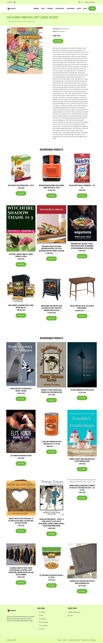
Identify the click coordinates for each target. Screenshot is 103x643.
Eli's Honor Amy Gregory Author (20, 456)
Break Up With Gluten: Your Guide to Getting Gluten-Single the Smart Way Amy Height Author (20, 520)
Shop (92, 8)
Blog (85, 8)
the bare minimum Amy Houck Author (82, 390)
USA (82, 2)
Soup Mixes (70, 8)
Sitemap (93, 640)
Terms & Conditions (74, 640)
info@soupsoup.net (90, 2)
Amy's (67, 29)
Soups (79, 8)
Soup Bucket (59, 8)
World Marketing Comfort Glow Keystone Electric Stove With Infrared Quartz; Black (51, 308)
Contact (64, 640)
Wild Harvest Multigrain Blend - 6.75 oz (21, 185)
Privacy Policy (85, 640)
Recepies (50, 8)
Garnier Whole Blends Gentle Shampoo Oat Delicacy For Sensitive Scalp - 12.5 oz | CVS (82, 487)
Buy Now (58, 41)
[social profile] (14, 2)
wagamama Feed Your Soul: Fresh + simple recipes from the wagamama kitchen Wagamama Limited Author (82, 246)
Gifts (43, 8)
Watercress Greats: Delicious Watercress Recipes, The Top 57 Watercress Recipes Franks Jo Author (51, 248)
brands (36, 8)
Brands (42, 612)
